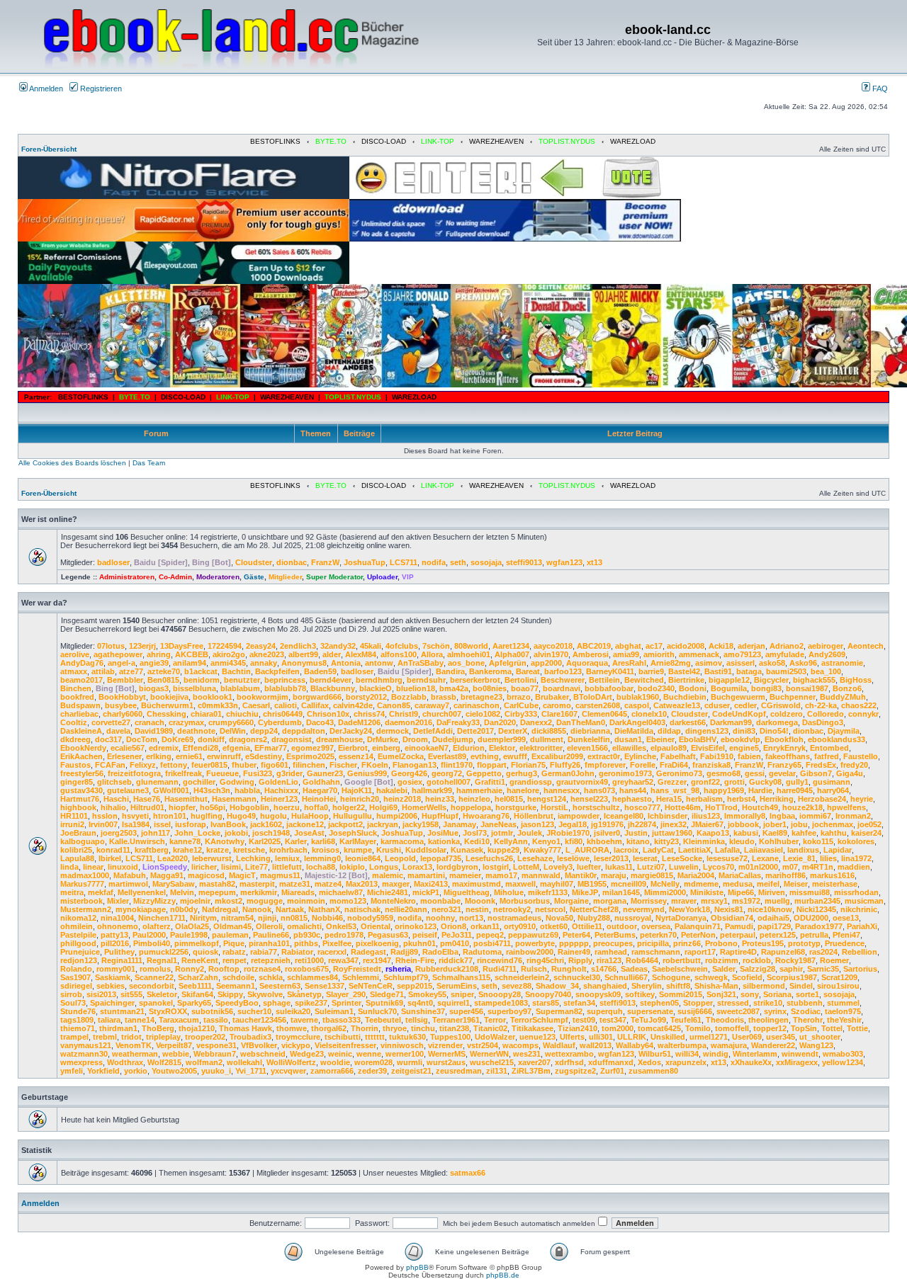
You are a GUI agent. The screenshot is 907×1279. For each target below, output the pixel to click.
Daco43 (320, 722)
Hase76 (146, 799)
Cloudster (253, 562)
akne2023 (266, 654)
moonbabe (440, 901)
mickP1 (425, 892)
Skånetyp (304, 994)
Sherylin (646, 986)
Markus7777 (82, 884)
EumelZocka (401, 756)
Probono (721, 943)
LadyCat (658, 850)
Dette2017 (475, 731)
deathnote (196, 731)
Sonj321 (721, 994)
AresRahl (629, 663)
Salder (724, 969)
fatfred (826, 756)
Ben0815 (163, 680)
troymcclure (298, 1037)
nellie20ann (406, 909)
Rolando (76, 969)
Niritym (203, 918)
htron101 (169, 816)
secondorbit (151, 986)
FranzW (325, 562)
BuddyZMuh (843, 697)
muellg (777, 901)
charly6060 (122, 714)
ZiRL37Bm (531, 1071)
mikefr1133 (548, 892)
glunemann (157, 782)
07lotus (111, 646)
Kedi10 (477, 841)
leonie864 (363, 858)
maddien (854, 867)
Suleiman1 (334, 1011)
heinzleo (474, 799)
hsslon (105, 816)
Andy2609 (827, 654)
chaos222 (859, 705)
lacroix (626, 850)
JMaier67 (707, 824)
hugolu (273, 816)
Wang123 (816, 1045)
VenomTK (134, 1045)
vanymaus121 (85, 1045)
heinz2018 (402, 799)
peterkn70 (658, 935)
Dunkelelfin (589, 739)
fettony (173, 765)
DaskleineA (81, 731)
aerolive (74, 654)
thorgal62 (329, 1028)
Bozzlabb (409, 697)
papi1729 (774, 926)
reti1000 (309, 960)
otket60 (554, 926)
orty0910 (520, 926)
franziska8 (711, 765)
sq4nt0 (420, 1003)
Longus (383, 867)
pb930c (306, 935)
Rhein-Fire (414, 960)
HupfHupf (440, 816)
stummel (843, 1003)
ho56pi (212, 807)
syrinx (775, 1011)
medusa (738, 884)
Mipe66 (741, 892)
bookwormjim (262, 697)
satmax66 (467, 1173)
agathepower (118, 654)
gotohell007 (449, 782)
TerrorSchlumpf (539, 1020)
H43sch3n (211, 790)
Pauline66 (271, 935)
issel (162, 824)
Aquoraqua (587, 663)
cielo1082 (483, 714)
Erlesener (124, 756)
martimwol (128, 884)
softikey (640, 994)
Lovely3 (558, 867)
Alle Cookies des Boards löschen (72, 463)
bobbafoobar (609, 688)
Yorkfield (103, 1071)
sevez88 (516, 986)
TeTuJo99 (648, 1020)
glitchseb (114, 782)
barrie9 (651, 671)
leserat (645, 858)
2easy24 (261, 646)
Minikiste (706, 892)
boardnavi (561, 688)
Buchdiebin (684, 697)
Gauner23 (325, 773)
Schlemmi (360, 977)
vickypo (295, 1045)
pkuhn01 (419, 943)
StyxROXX (168, 1011)
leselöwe (573, 858)
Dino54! (774, 731)
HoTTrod (721, 807)
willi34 (687, 1054)
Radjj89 (404, 952)
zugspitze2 (575, 1071)
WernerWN (489, 1054)
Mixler (118, 901)
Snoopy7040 (548, 994)
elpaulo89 (668, 748)
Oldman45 (232, 926)
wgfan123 (564, 562)
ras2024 (823, 952)
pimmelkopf (196, 943)
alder (331, 654)
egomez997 (312, 748)
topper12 (770, 1028)
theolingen (768, 1020)
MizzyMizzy (154, 901)
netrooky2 (512, 909)
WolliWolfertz (291, 1062)
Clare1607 (559, 714)
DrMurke (382, 739)
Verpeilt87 (174, 1045)
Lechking (253, 858)
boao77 (525, 688)
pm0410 (454, 943)
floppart (492, 765)
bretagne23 (481, 697)
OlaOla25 (192, 926)
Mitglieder (285, 577)
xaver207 (534, 1062)
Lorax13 (417, 867)
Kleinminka (704, 841)
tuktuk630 (407, 1037)
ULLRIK (631, 1037)
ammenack (699, 654)
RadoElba (440, 952)
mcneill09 (628, 884)
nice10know (770, 909)
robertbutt (682, 960)
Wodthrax (125, 1062)
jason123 (537, 824)
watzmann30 (84, 1054)
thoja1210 (197, 1028)
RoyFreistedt (357, 969)
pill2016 (115, 943)
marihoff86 (785, 875)
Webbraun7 (214, 1054)
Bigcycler (771, 680)
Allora (432, 654)
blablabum (240, 688)
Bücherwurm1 (167, 705)
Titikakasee (532, 1028)
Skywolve (265, 994)
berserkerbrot (475, 680)
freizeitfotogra (134, 773)
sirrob (71, 994)
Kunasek (467, 850)
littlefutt (287, 867)
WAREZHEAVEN (496, 141)
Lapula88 (77, 858)
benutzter (242, 680)
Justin (636, 833)
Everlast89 (447, 756)
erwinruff (224, 756)
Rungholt (569, 969)
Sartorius (860, 969)
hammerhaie (479, 790)
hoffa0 (316, 807)
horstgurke (515, 807)
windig (715, 1054)
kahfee (803, 833)
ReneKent (199, 960)
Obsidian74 (732, 918)
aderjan (751, 646)
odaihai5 (773, 918)
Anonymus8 (304, 663)
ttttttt (375, 1037)
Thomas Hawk (245, 1028)
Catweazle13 (676, 705)
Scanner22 (154, 977)
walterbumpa (682, 1045)
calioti (285, 705)
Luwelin (684, 867)
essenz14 (356, 756)
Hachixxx (281, 790)
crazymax (186, 722)
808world (471, 646)
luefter (589, 867)
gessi (755, 773)
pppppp (574, 943)
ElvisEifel (708, 748)
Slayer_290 (346, 994)
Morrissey (649, 901)
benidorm (202, 680)
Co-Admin (175, 577)
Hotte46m (683, 807)
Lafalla (727, 850)
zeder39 (372, 1071)
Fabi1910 (716, 756)
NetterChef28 (594, 909)
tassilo (215, 1020)
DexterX (512, 731)
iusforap (190, 824)
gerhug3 (521, 773)
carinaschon (477, 705)
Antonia (346, 663)
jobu (799, 824)
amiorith (659, 654)
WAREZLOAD (632, 141)
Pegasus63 (388, 935)
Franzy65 (784, 765)
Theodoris (725, 1020)
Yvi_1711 (250, 1071)
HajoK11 (357, 790)
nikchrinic (858, 909)
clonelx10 (649, 714)
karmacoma (402, 841)
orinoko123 (415, 926)
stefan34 (579, 1003)
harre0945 (795, 790)
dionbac (291, 562)
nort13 (471, 918)
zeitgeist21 (411, 1071)
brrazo (519, 697)
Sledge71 (387, 994)
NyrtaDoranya (680, 918)
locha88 (320, 867)
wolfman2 (204, 1062)
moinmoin (306, 901)
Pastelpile (78, 935)
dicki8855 (548, 731)
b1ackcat (201, 671)
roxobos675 (307, 969)
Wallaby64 (634, 1045)
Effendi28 (200, 748)
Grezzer (672, 782)
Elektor (502, 748)
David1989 (154, 731)
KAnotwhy (224, 841)
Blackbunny (332, 688)
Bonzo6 (847, 688)
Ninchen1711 (162, 918)
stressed (733, 1003)
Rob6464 (642, 960)
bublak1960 (637, 697)
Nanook (256, 909)
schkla (271, 977)
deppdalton (303, 731)
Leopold (400, 858)
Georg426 (409, 773)
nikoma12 (78, 918)
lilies (828, 858)
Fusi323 (257, 773)
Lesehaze (535, 858)
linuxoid (123, 867)
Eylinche (640, 756)
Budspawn (80, 705)
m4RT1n (817, 867)
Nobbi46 (327, 918)
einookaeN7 (427, 748)
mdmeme (701, 884)
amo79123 (742, 654)
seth (458, 562)
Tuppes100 (450, 1037)
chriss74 (369, 714)
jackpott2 (345, 824)
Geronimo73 (679, 773)
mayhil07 (556, 884)
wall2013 (596, 1045)
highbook (78, 807)
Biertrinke (686, 680)
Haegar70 (320, 790)
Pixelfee (336, 943)
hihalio (113, 807)
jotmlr (502, 833)
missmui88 (809, 892)
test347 (612, 1020)
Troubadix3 (250, 1037)
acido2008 (685, 646)
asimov (708, 663)
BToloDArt (592, 697)
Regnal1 (162, 960)
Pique (233, 943)
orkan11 (485, 926)
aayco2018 (553, 646)
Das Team (149, 463)
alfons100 (399, 654)
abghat (628, 646)
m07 (790, 867)
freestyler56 (81, 773)
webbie (175, 1054)
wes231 (527, 1054)
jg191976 (607, 824)
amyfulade (784, 654)
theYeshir (844, 1020)
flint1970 (457, 765)
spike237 (311, 1003)
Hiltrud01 (147, 807)
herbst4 (741, 799)
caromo (557, 705)
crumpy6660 (231, 722)
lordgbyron (457, 867)
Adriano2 (787, 646)
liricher (204, 867)
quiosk (205, 952)
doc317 (108, 739)
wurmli (409, 1062)
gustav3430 (81, 790)
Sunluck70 (377, 1011)
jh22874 (642, 824)
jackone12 (305, 824)
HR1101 (74, 816)
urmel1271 (708, 1037)
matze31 (294, 884)
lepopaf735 (440, 858)
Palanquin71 (698, 926)
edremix (164, 748)
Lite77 (256, 867)
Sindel (801, 986)
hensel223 (589, 799)
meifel (768, 884)
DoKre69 (177, 739)
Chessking (166, 714)
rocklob (757, 960)
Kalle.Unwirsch (137, 841)
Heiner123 (279, 799)
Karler (296, 841)
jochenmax (832, 824)
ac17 (654, 646)
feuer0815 (209, 765)
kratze (217, 850)
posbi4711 (492, 943)
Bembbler (125, 680)
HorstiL (554, 807)
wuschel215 (492, 1062)
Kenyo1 (546, 841)
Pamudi (739, 926)
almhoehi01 (468, 654)
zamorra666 (332, 1071)
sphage (277, 1003)
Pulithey (119, 952)
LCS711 (403, 562)
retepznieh (271, 960)
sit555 (131, 994)
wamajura (729, 1045)
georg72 (447, 773)
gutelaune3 (128, 790)
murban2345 (817, 901)
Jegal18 (572, 824)
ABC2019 (594, 646)
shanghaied (605, 986)
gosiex (410, 782)
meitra (72, 892)
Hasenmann (234, 799)
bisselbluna (194, 688)
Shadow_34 (557, 986)
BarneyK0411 (610, 671)
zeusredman (459, 1071)
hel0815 (509, 799)
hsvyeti (135, 816)
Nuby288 (594, 918)
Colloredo (825, 714)
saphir (791, 969)
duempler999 (502, 739)
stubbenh (805, 1003)
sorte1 (807, 994)
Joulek (529, 833)
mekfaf (100, 892)
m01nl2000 (758, 867)
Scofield (747, 977)
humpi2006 (396, 816)
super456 (466, 1011)
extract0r (603, 756)
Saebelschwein (680, 969)
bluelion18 (415, 688)
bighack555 (814, 680)
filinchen (309, 765)
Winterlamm (755, 1054)
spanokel (156, 1003)
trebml (105, 1037)
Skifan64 (197, 994)
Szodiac (806, 1011)
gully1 (797, 782)
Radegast (368, 952)
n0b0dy (184, 909)
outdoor (622, 926)
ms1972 (746, 901)
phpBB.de (502, 1275)
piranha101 (269, 943)
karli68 (323, 841)
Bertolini (520, 680)
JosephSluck (353, 833)
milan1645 (621, 892)
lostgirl (496, 867)
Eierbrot (353, 748)
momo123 (347, 901)
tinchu (423, 1028)
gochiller (199, 782)
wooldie (335, 1062)
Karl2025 (265, 841)
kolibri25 (76, 850)
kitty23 (666, 841)
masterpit (257, 884)
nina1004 (117, 918)
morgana (609, 901)
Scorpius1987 (792, 977)
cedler (745, 705)
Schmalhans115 (461, 977)
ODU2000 (811, 918)
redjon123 (78, 960)
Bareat (528, 671)
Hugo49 (241, 816)
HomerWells (424, 807)
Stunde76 (78, 1011)
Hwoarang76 (486, 816)
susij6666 (694, 1011)
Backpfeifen (277, 671)
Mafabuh (129, 875)
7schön (436, 646)
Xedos (649, 1062)
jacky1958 (420, 824)
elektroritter (541, 748)
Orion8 (453, 926)
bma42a (453, 688)
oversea (655, 926)
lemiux (287, 858)
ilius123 (706, 816)
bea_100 (826, 671)
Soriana (777, 994)
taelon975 (843, 1011)
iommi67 (815, 816)
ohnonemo (117, 926)
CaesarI (256, 705)
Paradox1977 (819, 926)
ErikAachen (81, 756)
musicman (864, 901)
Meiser (796, 884)
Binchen (75, 688)
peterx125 (778, 935)
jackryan (382, 824)
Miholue (509, 892)
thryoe (395, 1028)
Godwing (237, 782)
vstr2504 (482, 1045)
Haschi (116, 799)
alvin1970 (551, 654)
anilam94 (189, 663)
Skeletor (162, 994)
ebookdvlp (740, 739)
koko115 (818, 841)
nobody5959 (370, 918)
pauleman (230, 935)
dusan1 (628, 739)
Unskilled (667, 1037)
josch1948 (271, 833)
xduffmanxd (610, 1062)
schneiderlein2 (522, 977)
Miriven (771, 892)
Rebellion (859, 952)
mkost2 (228, 901)
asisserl (740, 663)
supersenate (650, 1011)
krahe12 (187, 850)
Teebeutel (383, 1020)
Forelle (642, 765)
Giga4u (849, 773)
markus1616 (832, 875)
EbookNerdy (83, 748)
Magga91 (167, 875)
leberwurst (212, 858)
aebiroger (825, 646)
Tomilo (698, 1028)
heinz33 (439, 799)
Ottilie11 (587, 926)
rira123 (609, 960)
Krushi (388, 850)
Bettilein (604, 680)
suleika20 (293, 1011)
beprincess (284, 680)
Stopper (698, 1003)
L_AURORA (587, 850)
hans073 (599, 790)
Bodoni (692, 688)
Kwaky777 (542, 850)
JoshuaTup (364, 562)
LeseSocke (682, 858)
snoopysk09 (598, 994)
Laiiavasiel (763, 850)
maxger (396, 884)
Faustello (860, 756)
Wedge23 (307, 1054)
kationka (444, 841)
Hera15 (669, 799)
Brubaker (552, 697)
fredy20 (854, 765)
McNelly (665, 884)
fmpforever (605, 765)
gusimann (831, 782)
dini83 (744, 731)
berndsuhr (426, 680)
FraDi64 (674, 765)
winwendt (800, 1054)
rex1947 (377, 960)
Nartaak (290, 909)
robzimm (721, 960)
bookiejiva (169, 697)
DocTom (141, 739)
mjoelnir (195, 901)
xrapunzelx (685, 1062)
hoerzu (287, 807)
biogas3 (154, 688)
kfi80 (573, 841)
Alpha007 (512, 654)
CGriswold (781, 705)
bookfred (77, 697)
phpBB (417, 1267)
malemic (387, 875)
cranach (149, 722)
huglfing (206, 816)
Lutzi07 (651, 867)
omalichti (304, 926)
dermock (392, 731)
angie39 (154, 663)
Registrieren (100, 88)
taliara (109, 1020)
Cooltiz (73, 722)
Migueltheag (467, 892)
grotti (734, 782)
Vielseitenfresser (345, 1045)
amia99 (626, 654)
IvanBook (228, 824)
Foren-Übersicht (49, 149)
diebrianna (590, 731)
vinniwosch (402, 1045)
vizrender (445, 1045)
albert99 (303, 654)
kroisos (325, 850)
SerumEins (456, 986)
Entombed (829, 748)
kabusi (745, 833)
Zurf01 (612, 1071)
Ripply (580, 960)
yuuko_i (216, 1071)
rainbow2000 (529, 952)
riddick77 (456, 960)
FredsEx (821, 765)
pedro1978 (344, 935)
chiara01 (206, 714)
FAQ (879, 88)
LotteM (526, 867)
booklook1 (212, 697)
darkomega (777, 722)
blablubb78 (285, 688)
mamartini (426, 875)
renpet (234, 960)
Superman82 (559, 1011)
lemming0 (322, 858)
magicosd (206, 875)
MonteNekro (393, 901)
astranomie (842, 663)
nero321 (446, 909)
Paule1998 (189, 935)
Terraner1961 (456, 1020)
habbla (247, 790)
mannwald (541, 875)
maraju (613, 875)
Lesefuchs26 (489, 858)
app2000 (546, 663)
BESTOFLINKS (275, 141)
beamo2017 (81, 680)
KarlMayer (357, 841)
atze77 (131, 671)
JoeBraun (78, 833)
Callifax (315, 705)
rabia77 (263, 952)
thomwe (291, 1028)
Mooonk (480, 901)
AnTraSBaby (421, 663)
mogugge (265, 901)
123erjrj (142, 646)
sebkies (110, 986)
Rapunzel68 (783, 952)
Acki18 (721, 646)
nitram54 (237, 918)
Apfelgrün (507, 663)
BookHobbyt (122, 697)
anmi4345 (228, 663)
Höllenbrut (533, 816)
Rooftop (224, 969)
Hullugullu (352, 816)
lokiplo (352, 867)
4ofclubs (401, 646)
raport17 (700, 952)
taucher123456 (259, 1020)
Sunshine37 (423, 1011)
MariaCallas (740, 875)
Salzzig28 (757, 969)
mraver (684, 901)
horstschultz (596, 807)
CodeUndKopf (739, 714)
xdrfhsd (569, 1062)
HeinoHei (319, 799)
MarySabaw (173, 884)
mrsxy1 (714, 901)
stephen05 (659, 1003)
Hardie (760, 790)
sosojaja (486, 562)
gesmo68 (723, 773)
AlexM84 (360, 654)
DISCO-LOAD (383, 141)
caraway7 (432, 705)
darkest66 (688, 722)
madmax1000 (84, 875)
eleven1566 (587, 748)
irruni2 (72, 824)
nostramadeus (514, 918)
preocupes (613, 943)
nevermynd (644, 909)
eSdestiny (263, 756)
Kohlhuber (779, 841)
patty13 (114, 935)
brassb (443, 697)
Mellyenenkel (142, 892)
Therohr (808, 1020)
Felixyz (143, 765)
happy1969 (724, 790)
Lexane (765, 858)
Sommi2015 (680, 994)
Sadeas (634, 969)
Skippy (230, 994)
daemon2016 (408, 722)
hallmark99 (432, 790)
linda (69, 867)
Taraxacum (179, 1020)
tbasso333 (341, 1020)
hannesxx (561, 790)
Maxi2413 (431, 884)
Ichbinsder (667, 816)
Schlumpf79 (405, 977)
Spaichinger (112, 1003)
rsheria (398, 969)
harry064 (833, 790)
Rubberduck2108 (446, 969)
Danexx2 (536, 722)
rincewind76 (499, 960)
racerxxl (332, 952)
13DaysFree (181, 646)
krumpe (358, 850)
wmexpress (81, 1062)
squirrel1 (453, 1003)
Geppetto (484, 773)
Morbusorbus (525, 901)
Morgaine (571, 901)
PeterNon (698, 935)
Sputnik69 (384, 1003)
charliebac (79, 714)
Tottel (832, 1028)
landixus (803, 850)
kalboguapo (82, 841)
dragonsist (291, 739)
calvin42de (353, 705)
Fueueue (222, 773)
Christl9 (403, 714)
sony (749, 994)
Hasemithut (186, 799)
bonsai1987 (807, 688)
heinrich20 (359, 799)
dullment (546, 739)
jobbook (743, 824)
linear (93, 867)
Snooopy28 (499, 994)
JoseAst (309, 833)
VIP (408, 577)
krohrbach (288, 850)
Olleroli (269, 926)
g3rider (289, 773)
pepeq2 (490, 935)
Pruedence (844, 943)
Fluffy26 (565, 765)
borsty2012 (366, 697)
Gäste (254, 577)
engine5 (744, 748)
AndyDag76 (81, 663)
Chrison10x (328, 714)
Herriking (777, 799)
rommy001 (115, 969)
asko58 (772, 663)
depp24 (264, 731)
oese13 (846, 918)
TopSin (804, 1028)
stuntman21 (122, 1011)
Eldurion (469, 748)
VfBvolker (259, 1045)
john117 (155, 833)
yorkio (135, 1071)
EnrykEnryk (784, 748)
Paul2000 (149, 935)
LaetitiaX (694, 850)
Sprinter (346, 1003)
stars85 (545, 1003)
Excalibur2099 (557, 756)
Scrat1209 (839, 977)
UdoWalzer (495, 1037)
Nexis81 (728, 909)
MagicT (242, 875)
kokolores (856, 841)
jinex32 (673, 824)
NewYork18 (689, 909)
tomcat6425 (659, 1028)
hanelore (523, 790)
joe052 (869, 824)
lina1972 (856, 858)
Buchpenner (793, 697)
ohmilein (76, 926)
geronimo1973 (625, 773)
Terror (495, 1020)
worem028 (373, 1062)
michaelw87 (341, 892)
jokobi (236, 833)
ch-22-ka (821, 705)
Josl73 (475, 833)
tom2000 (617, 1028)
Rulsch (534, 969)
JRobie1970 (568, 833)
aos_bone (466, 663)
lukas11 (619, 867)
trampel (74, 1037)
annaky (263, 663)
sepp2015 (414, 986)
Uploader (382, 577)
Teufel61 (686, 1020)
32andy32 (338, 646)
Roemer (834, 960)
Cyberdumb (280, 722)
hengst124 (546, 799)
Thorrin (364, 1028)
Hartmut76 (79, 799)
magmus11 (280, 875)
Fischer (343, 765)
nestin (477, 909)
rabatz (234, 952)
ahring (159, 654)
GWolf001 (171, 790)
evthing (485, 756)
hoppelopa (471, 807)
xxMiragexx (797, 1062)
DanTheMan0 (580, 722)
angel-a (121, 663)
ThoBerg (158, 1028)
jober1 (775, 824)
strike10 (767, 1003)
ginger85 (76, 782)
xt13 (594, 562)
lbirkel (109, 858)
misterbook (81, 901)
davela (118, 731)
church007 (441, 714)
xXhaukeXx (751, 1062)
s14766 (603, 969)
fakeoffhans (787, 756)
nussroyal (632, 918)
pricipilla (653, 943)
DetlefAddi (433, 731)
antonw (379, 663)
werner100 (404, 1054)
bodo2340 (656, 688)
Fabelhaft (678, 756)
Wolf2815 (164, 1062)
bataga (749, 671)
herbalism (704, 799)
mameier (465, 875)
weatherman (135, 1054)
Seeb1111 (195, 986)
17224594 (225, 646)
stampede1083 (501, 1003)
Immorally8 (744, 816)
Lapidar (837, 850)
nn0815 (294, 918)
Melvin (182, 892)
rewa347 (343, 960)
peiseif (424, 935)
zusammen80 (653, 1071)
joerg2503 (119, 833)
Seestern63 (279, 986)
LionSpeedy (164, 867)
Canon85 (393, 705)
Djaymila (844, 731)
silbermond (764, 986)
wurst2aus (446, 1062)
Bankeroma (490, 671)
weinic (340, 1054)
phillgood (78, 943)
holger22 (348, 807)
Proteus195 (763, 943)
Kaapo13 (713, 833)
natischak (362, 909)
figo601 (274, 765)
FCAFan (110, 765)
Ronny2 (189, 969)
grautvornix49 (582, 782)
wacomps (520, 1045)
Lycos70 (718, 867)
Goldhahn (321, 782)
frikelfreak (183, 773)
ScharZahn (198, 977)
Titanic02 (490, 1028)
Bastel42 (684, 671)
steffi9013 (524, 562)
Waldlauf (559, 1045)
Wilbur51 (654, 1054)
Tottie (857, 1028)
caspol (636, 705)
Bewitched (644, 680)
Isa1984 (136, 824)
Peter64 (576, 935)
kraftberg (152, 850)
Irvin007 (103, 824)
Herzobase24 (822, 799)
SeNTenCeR (371, 986)
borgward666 (317, 697)
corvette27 (110, 722)
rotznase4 (262, 969)
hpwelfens (846, 807)
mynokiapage (141, 909)
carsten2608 (597, 705)
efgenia (236, 748)
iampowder (578, 816)
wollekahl (244, 1062)
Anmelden (45, 88)
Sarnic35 (823, 969)
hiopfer (182, 807)
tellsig (416, 1020)
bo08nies (490, 688)
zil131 (496, 1071)
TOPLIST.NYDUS (567, 141)
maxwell (520, 884)
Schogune (671, 977)
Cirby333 (521, 714)
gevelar (782, 773)
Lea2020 (172, 858)
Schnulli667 (626, 977)
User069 (747, 1037)
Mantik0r (581, 875)
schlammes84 (312, 977)
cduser (717, 705)
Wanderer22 (773, 1045)
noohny (440, 918)
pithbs (306, 943)
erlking (158, 756)
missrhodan (856, 892)
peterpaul (737, 935)
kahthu (834, 833)
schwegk (711, 977)
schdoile (238, 977)
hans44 (632, 790)
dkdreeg (75, 739)
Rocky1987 (795, 960)
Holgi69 (383, 807)
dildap (669, 731)
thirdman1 (118, 1028)
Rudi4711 (500, 969)
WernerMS (447, 1054)
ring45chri (545, 960)
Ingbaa (782, 816)
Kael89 (774, 833)
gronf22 (705, 782)
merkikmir (258, 892)
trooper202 (205, 1037)
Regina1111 (121, 960)
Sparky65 (194, 1003)
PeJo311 (456, 935)
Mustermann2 (85, 909)
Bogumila (729, 688)
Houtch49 (760, 807)
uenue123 (537, 1037)
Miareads (298, 892)
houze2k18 (802, 807)
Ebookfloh (784, 739)
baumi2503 (786, 671)
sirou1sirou (838, 986)
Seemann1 (235, 986)
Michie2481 (387, 892)
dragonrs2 (248, 739)
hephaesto (632, 799)
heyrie (861, 799)
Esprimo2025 (310, 756)
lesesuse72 (727, 858)
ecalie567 (128, 748)
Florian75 (528, 765)
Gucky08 (765, 782)
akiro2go (229, 654)
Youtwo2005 (174, 1071)
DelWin (233, 731)
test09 (584, 1020)
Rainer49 (574, 952)
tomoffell (732, 1028)
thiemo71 (77, 1028)
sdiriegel (76, 986)
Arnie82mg (670, 663)
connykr (863, 714)
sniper (462, 994)
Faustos (75, 765)
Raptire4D (738, 952)
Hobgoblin (249, 807)
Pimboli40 (151, 943)
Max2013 (362, 884)
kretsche (249, 850)
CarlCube (521, 705)
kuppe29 (503, 850)
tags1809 (77, 1020)
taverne (304, 1020)
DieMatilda (633, 731)
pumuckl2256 (163, 952)
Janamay (459, 824)
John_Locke (197, 833)
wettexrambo (569, 1054)
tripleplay (163, 1037)
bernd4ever (330, 680)
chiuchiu (242, 714)
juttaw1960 (672, 833)
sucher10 (254, 1011)
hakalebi (391, 790)
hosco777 (642, 807)
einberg (386, 748)
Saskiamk (112, 977)
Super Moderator (334, 577)
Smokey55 (427, 994)
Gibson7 (816, 773)
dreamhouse (339, 739)
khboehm (604, 841)
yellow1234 (842, 1062)
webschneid (263, 1054)
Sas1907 (75, 977)
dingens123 (706, 731)
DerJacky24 (350, 731)
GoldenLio (278, 782)
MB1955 (592, 884)
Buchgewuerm (738, 697)
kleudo (742, 841)
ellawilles (629, 748)
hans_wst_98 (674, 790)
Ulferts (572, 1037)
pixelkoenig (377, 943)
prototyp (804, 943)
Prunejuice (80, 952)
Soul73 (73, 1003)
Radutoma (482, 952)
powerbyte (535, 943)
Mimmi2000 (665, 892)
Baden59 (320, 671)
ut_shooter (819, 1037)
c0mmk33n (218, 705)
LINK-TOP (437, 141)
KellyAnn (511, 841)
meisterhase (834, 884)
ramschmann (655, 952)
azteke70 (163, 671)
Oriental (375, 926)
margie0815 (652, 875)
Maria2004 (695, 875)
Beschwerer (563, 680)
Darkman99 (731, 722)
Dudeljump (452, 739)
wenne (368, 1054)
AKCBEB (191, 654)
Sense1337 (324, 986)
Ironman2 (853, 816)
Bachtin (236, 671)
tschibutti (343, 1037)
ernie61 (189, 756)
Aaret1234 (510, 646)
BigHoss (856, 680)
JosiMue (442, 833)
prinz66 (687, 943)
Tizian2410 (577, 1028)
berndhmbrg (379, 680)
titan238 (454, 1028)
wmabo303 (843, 1054)
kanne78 (185, 841)
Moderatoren (218, 577)
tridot (131, 1037)
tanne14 (139, 1020)
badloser (113, 562)
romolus (155, 969)
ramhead (611, 952)
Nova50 (559, 918)
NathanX (324, 909)
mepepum (217, 892)
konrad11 (113, 850)
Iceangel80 (623, 816)
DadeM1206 (359, 722)
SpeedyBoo (237, 1003)
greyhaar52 (632, 782)
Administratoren (126, 577)
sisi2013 (101, 994)
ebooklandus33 (836, 739)
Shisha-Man (716, 986)
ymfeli (71, 1071)
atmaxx (73, 671)
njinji (267, 918)
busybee (121, 705)
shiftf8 (678, 986)
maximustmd (476, 884)
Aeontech (865, 646)
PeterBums (615, 935)
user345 (780, 1037)
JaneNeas (498, 824)
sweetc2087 (738, 1011)
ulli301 (601, 1037)
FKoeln (374, 765)
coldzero (786, 714)
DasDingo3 (822, 722)
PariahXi (862, 926)
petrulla (814, 935)
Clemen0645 (604, 714)
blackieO (375, 688)
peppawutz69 (533, 935)
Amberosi (591, 654)
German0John (568, 773)
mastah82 (217, 884)
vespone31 (216, 1045)
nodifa (434, 562)
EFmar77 (270, 748)
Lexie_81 (799, 858)
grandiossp (530, 782)
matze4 (328, 884)
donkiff (211, 739)
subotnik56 (212, 1011)
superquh (605, 1011)
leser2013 (611, 858)
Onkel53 (341, 926)
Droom (415, 739)
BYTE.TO (331, 141)
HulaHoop (310, 816)
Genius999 (367, 773)
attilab (103, 671)
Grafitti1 (490, 782)
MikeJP (585, 892)
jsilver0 (607, 833)
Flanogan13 (414, 765)
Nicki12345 (816, 909)
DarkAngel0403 (637, 722)
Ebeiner (660, 739)
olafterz (156, 926)
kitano (638, 841)
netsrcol (550, 909)
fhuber (244, 765)
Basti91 (718, 671)
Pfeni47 (846, 935)
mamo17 (501, 875)
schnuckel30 (576, 977)
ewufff (515, 756)
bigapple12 (729, 680)
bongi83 (766, 688)
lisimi (231, 867)
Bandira (450, 671)
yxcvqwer (288, 1071)
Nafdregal (220, 909)
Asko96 (803, 663)
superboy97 (509, 1011)
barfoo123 (563, 671)
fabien (749, 756)
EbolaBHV (697, 739)
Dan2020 (500, 722)
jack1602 (266, 824)
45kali (370, 646)
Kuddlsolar (425, 850)
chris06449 (283, 714)
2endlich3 (298, 646)
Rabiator (297, 952)
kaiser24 (866, 833)
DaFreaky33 (458, 722)
